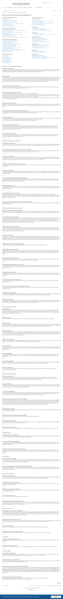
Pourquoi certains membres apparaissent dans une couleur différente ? (42, 23)
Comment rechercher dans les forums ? (38, 37)
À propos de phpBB (36, 555)
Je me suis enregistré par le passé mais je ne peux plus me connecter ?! (13, 23)
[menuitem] (8, 10)
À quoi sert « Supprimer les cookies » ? (8, 26)
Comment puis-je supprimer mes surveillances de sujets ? (40, 47)
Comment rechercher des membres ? (37, 40)
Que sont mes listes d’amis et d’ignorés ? (38, 33)
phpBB (8, 173)
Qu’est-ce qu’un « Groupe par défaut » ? (38, 24)
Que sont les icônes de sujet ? (6, 62)
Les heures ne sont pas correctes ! (7, 31)
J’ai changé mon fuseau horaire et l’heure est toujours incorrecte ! (12, 32)
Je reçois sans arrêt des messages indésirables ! (39, 29)
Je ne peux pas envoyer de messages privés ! (39, 28)
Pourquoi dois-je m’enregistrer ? (7, 18)
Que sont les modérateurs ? (36, 19)
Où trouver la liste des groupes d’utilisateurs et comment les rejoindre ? (42, 21)
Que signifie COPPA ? (5, 19)
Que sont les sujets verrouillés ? (7, 61)
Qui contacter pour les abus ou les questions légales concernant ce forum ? (43, 57)
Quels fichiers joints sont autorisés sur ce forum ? (39, 51)
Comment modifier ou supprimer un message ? (9, 41)
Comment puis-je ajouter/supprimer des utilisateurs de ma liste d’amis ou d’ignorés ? (44, 34)
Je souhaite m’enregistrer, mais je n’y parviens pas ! (10, 20)
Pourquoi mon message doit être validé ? (8, 50)
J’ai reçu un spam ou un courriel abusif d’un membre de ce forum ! (42, 30)
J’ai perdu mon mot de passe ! (6, 24)
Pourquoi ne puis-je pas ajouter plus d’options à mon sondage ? (11, 44)
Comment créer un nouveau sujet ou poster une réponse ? (11, 40)
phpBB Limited (29, 554)
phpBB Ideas (53, 560)
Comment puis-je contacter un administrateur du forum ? (40, 58)
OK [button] (56, 596)
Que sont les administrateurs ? (36, 18)
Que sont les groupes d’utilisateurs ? (37, 20)
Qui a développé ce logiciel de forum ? (37, 55)
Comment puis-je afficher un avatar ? (7, 35)
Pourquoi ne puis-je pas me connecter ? (8, 22)
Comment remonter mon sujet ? (7, 51)
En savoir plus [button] (36, 596)
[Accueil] (7, 4)
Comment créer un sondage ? (6, 43)
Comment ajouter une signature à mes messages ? (10, 42)
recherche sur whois (7, 568)
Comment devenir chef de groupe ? (37, 22)
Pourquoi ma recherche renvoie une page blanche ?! (40, 39)
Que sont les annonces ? (6, 59)
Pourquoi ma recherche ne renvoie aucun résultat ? (39, 38)
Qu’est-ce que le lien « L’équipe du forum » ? (38, 25)
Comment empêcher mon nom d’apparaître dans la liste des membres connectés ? (14, 30)
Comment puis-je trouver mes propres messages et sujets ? (41, 41)
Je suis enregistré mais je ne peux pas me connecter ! (10, 21)
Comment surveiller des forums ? (37, 46)
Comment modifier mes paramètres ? (7, 29)
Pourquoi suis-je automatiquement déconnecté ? (9, 25)
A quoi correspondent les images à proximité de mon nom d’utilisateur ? (12, 34)
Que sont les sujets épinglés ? (6, 60)
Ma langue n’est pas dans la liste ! (7, 33)
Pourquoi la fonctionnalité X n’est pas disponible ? (39, 56)
